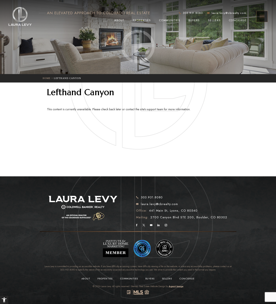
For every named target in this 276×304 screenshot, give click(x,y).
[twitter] (143, 225)
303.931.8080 (67, 269)
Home (47, 78)
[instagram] (166, 225)
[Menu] (262, 16)
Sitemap (134, 286)
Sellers (214, 20)
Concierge (237, 20)
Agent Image (176, 286)
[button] (4, 300)
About (119, 20)
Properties (142, 20)
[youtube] (151, 225)
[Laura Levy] (83, 204)
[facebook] (136, 225)
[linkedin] (158, 225)
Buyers (194, 20)
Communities (169, 20)
